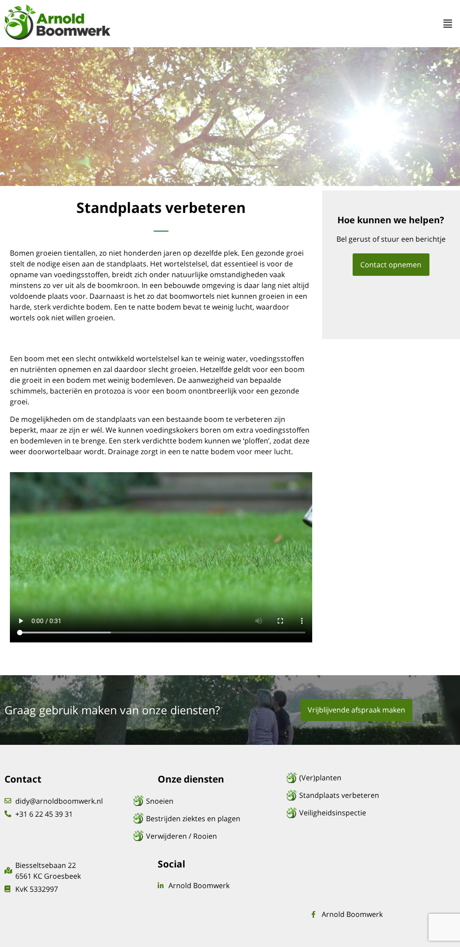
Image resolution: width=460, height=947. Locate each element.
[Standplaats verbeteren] (371, 795)
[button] (448, 23)
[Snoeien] (217, 801)
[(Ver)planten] (371, 777)
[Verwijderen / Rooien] (217, 836)
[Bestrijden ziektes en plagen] (217, 818)
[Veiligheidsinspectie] (371, 812)
